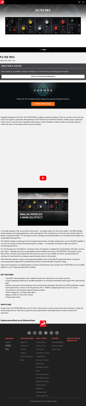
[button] (83, 2)
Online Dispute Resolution (41, 387)
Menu (44, 50)
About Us (24, 342)
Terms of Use (41, 346)
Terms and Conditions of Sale (42, 351)
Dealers (23, 353)
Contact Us (25, 346)
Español (8, 342)
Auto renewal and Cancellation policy (42, 376)
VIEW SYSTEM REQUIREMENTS (43, 76)
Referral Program (27, 356)
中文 (7, 349)
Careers (23, 349)
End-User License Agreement (42, 362)
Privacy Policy (41, 342)
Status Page (55, 349)
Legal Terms (41, 338)
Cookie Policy (40, 356)
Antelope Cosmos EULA (42, 369)
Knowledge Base (57, 342)
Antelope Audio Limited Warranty (42, 394)
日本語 (8, 346)
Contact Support (57, 346)
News (23, 360)
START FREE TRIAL (43, 104)
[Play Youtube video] (43, 178)
